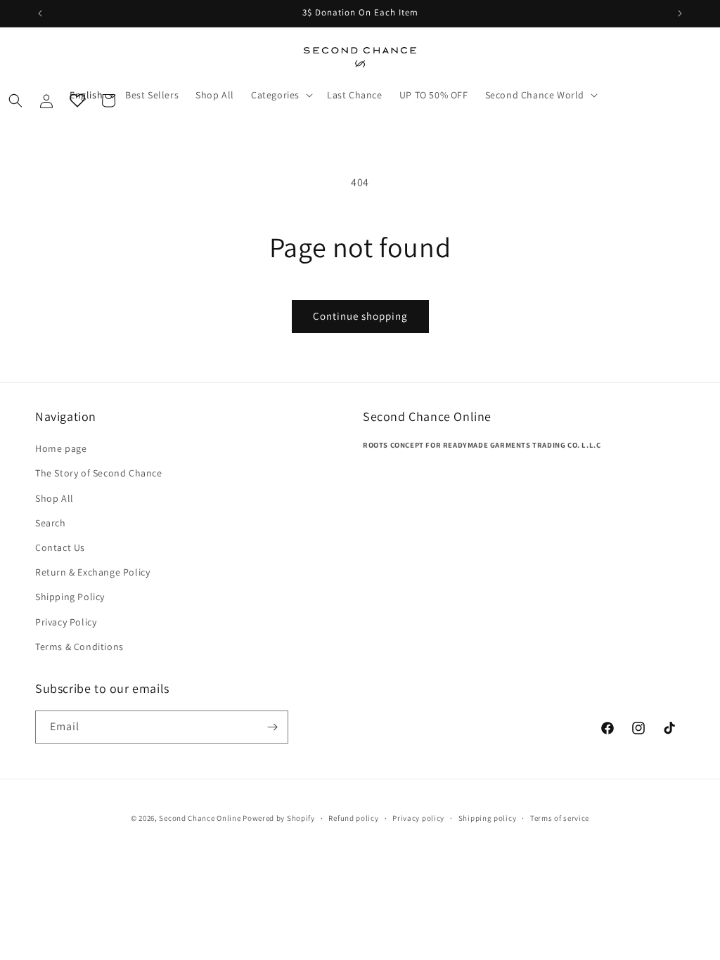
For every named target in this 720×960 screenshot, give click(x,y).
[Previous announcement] (40, 13)
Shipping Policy (70, 596)
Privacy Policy (65, 622)
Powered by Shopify (279, 818)
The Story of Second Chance (98, 473)
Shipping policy (487, 818)
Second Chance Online (199, 818)
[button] (540, 95)
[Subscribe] (272, 727)
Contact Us (60, 547)
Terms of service (559, 818)
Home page (60, 448)
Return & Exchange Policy (92, 572)
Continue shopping (360, 316)
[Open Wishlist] (77, 100)
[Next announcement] (679, 13)
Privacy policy (418, 818)
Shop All (54, 498)
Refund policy (353, 818)
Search (50, 523)
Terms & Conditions (79, 646)
